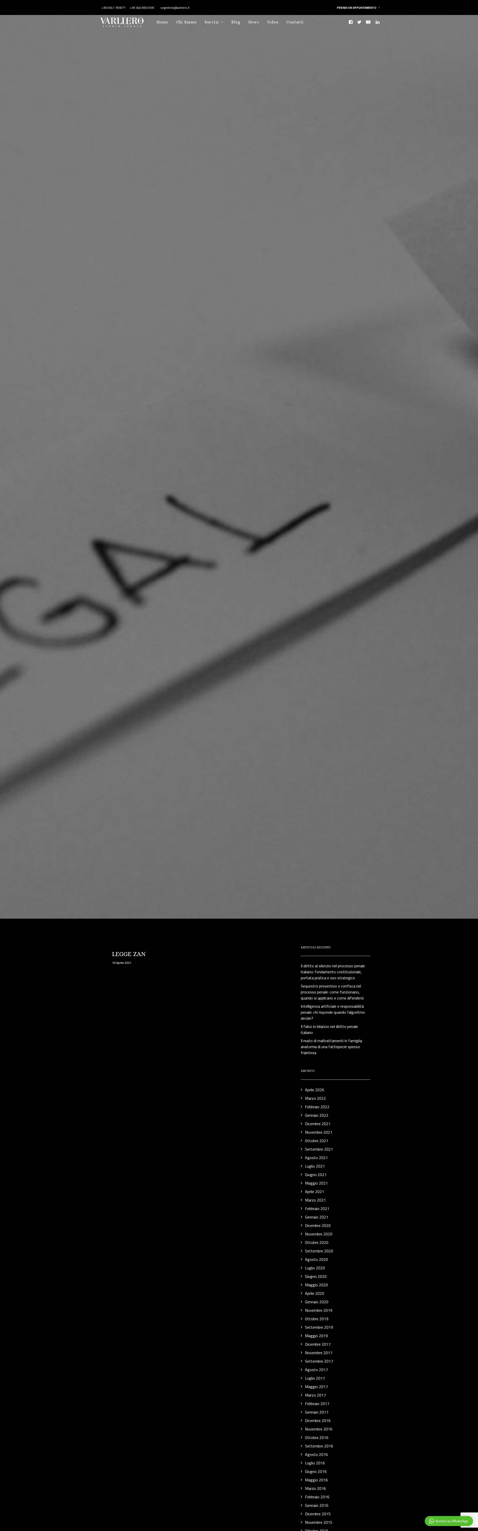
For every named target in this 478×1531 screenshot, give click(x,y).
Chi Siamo (186, 22)
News (253, 22)
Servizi (212, 22)
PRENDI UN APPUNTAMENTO (356, 7)
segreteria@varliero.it (174, 7)
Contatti (294, 22)
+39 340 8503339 (142, 7)
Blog (235, 22)
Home (162, 22)
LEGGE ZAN (129, 954)
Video (272, 22)
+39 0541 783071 (114, 7)
